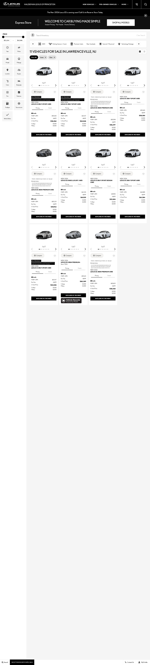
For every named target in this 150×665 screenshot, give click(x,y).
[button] (145, 4)
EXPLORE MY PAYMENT (44, 134)
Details (50, 108)
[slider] (3, 37)
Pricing (37, 108)
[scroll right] (138, 44)
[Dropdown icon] (136, 4)
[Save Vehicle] (54, 92)
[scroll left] (33, 44)
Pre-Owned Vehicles (108, 4)
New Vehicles (88, 4)
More (123, 4)
